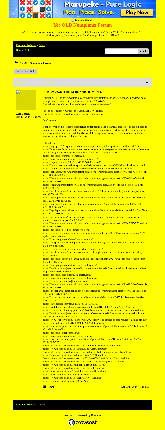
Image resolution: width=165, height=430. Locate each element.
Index (42, 45)
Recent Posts (23, 49)
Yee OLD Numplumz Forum (35, 62)
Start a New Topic (25, 71)
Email (51, 386)
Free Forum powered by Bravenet (82, 415)
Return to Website (26, 45)
